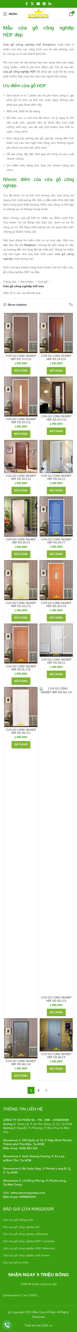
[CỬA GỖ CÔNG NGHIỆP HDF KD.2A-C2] (56, 456)
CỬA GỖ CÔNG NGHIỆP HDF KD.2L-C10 (21, 668)
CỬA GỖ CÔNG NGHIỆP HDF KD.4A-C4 (56, 1056)
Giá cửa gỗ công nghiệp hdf (21, 1227)
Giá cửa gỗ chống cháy (18, 1219)
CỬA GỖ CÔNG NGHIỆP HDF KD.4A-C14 (21, 1063)
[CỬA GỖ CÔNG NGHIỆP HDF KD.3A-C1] (56, 640)
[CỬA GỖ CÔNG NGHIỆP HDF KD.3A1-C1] (20, 707)
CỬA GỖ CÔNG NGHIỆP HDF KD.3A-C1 (56, 661)
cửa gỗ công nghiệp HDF (19, 71)
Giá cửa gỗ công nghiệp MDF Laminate (28, 1241)
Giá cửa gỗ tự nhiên (16, 1262)
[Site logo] (38, 13)
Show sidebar (17, 304)
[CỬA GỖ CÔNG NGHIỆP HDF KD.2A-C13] (20, 456)
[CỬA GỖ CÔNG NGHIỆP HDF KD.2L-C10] (20, 643)
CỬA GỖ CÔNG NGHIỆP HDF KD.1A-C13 (56, 357)
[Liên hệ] (7, 1325)
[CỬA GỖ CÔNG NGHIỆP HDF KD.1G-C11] (20, 396)
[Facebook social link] (26, 4)
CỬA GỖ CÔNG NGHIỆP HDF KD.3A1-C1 (21, 731)
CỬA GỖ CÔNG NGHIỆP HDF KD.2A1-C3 (21, 605)
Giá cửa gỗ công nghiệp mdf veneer (26, 1255)
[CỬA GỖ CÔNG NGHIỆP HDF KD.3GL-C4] (56, 841)
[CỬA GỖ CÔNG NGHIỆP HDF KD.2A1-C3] (20, 580)
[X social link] (32, 4)
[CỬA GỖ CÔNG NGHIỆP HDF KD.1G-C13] (56, 395)
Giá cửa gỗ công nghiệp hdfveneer (25, 1234)
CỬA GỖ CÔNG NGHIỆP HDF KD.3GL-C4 (56, 999)
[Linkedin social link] (50, 4)
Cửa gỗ (42, 281)
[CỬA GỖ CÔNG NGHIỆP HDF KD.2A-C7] (56, 516)
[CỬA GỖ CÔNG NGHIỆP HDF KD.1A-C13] (56, 333)
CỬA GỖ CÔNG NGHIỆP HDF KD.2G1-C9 (56, 605)
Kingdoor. (30, 245)
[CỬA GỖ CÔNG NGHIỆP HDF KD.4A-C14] (20, 1038)
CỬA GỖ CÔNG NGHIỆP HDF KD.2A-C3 (21, 541)
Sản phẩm (27, 281)
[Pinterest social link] (44, 4)
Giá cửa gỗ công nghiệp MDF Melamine (29, 1248)
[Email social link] (38, 4)
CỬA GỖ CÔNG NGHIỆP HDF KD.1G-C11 (21, 421)
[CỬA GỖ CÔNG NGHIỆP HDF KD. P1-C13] (20, 333)
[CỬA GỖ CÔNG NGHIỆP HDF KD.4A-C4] (56, 1034)
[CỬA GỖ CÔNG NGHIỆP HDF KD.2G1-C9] (56, 580)
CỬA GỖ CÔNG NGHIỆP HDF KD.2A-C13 (21, 477)
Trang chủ (9, 281)
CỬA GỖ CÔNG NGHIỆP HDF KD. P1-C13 (21, 357)
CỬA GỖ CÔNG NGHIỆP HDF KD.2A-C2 (56, 477)
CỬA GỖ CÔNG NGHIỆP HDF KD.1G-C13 (56, 418)
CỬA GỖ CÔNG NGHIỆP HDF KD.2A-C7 (56, 541)
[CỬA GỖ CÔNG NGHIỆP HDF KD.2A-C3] (20, 516)
